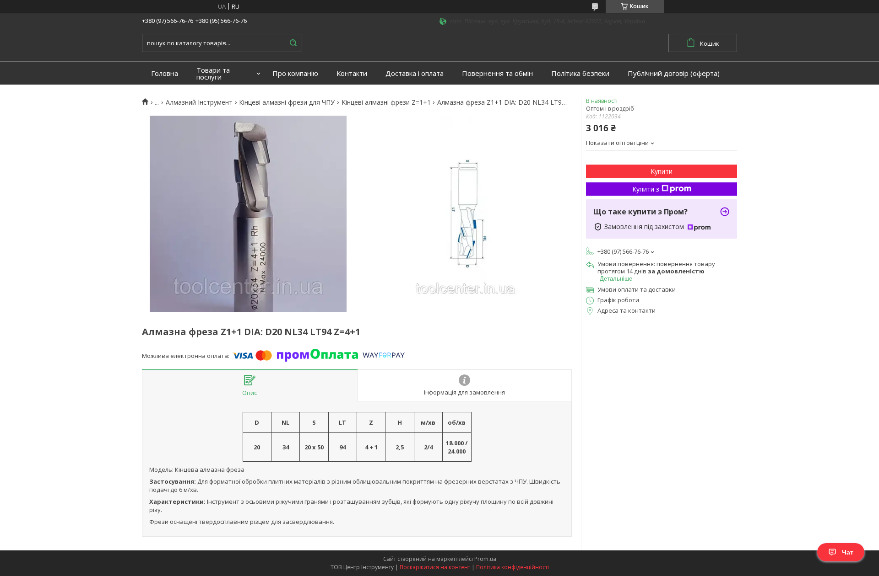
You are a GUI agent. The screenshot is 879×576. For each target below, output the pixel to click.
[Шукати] (293, 43)
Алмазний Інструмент (199, 102)
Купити (662, 171)
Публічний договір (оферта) (674, 73)
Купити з (645, 189)
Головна (164, 73)
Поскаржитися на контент (435, 567)
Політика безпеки (580, 73)
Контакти (351, 73)
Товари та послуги (213, 73)
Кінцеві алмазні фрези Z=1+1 (386, 102)
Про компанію (295, 73)
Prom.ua (485, 559)
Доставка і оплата (414, 73)
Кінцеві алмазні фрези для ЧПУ (287, 102)
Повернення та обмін (497, 73)
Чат (847, 552)
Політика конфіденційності (512, 567)
